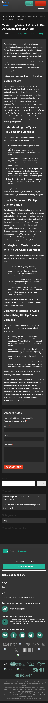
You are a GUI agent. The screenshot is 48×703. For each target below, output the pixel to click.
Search (5, 478)
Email (6, 435)
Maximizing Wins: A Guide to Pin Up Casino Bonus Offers (21, 498)
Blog (41, 33)
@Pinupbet (20, 609)
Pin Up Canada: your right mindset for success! (18, 597)
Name (7, 426)
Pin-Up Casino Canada (26, 33)
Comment (8, 445)
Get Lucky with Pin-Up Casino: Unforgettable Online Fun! (21, 506)
